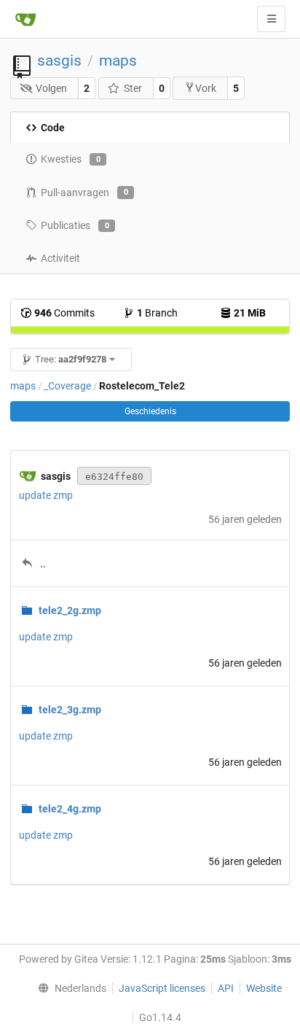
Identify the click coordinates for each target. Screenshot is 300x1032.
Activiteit (60, 258)
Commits (64, 313)
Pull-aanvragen (84, 192)
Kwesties (70, 159)
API (226, 988)
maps (118, 60)
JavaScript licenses (162, 988)
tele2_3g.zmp (70, 709)
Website (264, 988)
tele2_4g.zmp (70, 809)
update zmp (46, 495)
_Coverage (67, 386)
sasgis (59, 60)
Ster (133, 88)
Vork (205, 88)
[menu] (69, 988)
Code (53, 127)
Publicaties (75, 225)
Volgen (51, 88)
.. (43, 564)
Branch (157, 313)
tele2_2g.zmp (70, 610)
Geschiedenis (150, 411)
